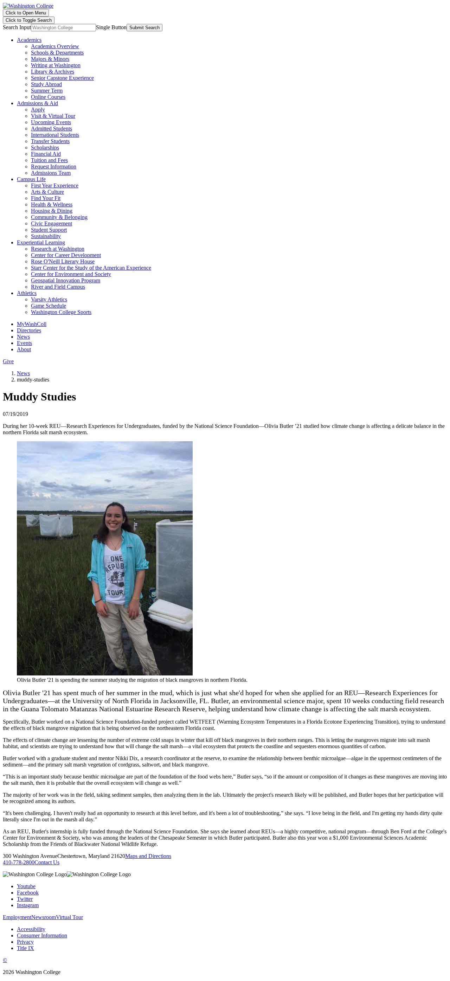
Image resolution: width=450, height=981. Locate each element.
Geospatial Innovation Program (65, 280)
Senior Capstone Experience (62, 78)
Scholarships (45, 147)
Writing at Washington (56, 65)
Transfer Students (50, 141)
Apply (38, 110)
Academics (29, 40)
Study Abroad (46, 84)
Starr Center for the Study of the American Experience (91, 268)
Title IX (25, 948)
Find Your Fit (45, 198)
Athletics (27, 293)
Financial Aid (46, 154)
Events (24, 343)
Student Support (49, 230)
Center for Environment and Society (71, 274)
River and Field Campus (58, 287)
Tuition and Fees (49, 160)
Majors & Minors (50, 59)
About (24, 349)
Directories (29, 330)
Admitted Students (51, 129)
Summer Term (47, 91)
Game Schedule (48, 306)
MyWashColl (31, 324)
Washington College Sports (61, 312)
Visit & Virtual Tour (53, 116)
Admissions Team (51, 173)
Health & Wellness (51, 204)
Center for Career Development (66, 255)
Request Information (53, 166)
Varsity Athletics (49, 299)
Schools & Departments (57, 53)
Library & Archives (52, 72)
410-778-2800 (18, 862)
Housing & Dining (51, 211)
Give (8, 361)
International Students (55, 135)
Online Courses (48, 97)
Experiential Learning (41, 242)
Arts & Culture (47, 192)
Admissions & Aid (37, 103)
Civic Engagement (51, 223)
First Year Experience (54, 185)
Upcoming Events (51, 122)
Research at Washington (57, 249)
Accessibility (31, 929)
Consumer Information (42, 935)
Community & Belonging (59, 217)
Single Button (111, 27)
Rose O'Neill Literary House (63, 261)
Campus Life (31, 179)
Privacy (25, 942)
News (23, 337)
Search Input (17, 27)
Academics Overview (55, 46)
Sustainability (46, 236)
